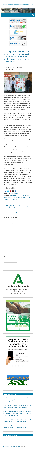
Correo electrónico (9, 251)
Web (5, 257)
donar (27, 195)
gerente (13, 197)
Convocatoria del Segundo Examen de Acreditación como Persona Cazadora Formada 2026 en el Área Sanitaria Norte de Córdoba (17, 413)
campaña (12, 195)
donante (23, 195)
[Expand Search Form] (33, 15)
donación (17, 195)
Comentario (7, 225)
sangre (12, 199)
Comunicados (14, 193)
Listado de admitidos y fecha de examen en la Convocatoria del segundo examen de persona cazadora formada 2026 (17, 400)
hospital (18, 197)
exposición (7, 197)
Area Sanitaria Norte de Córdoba (11, 446)
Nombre (6, 245)
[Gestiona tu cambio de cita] (18, 315)
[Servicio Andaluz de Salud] (18, 295)
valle (15, 199)
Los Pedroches (25, 197)
